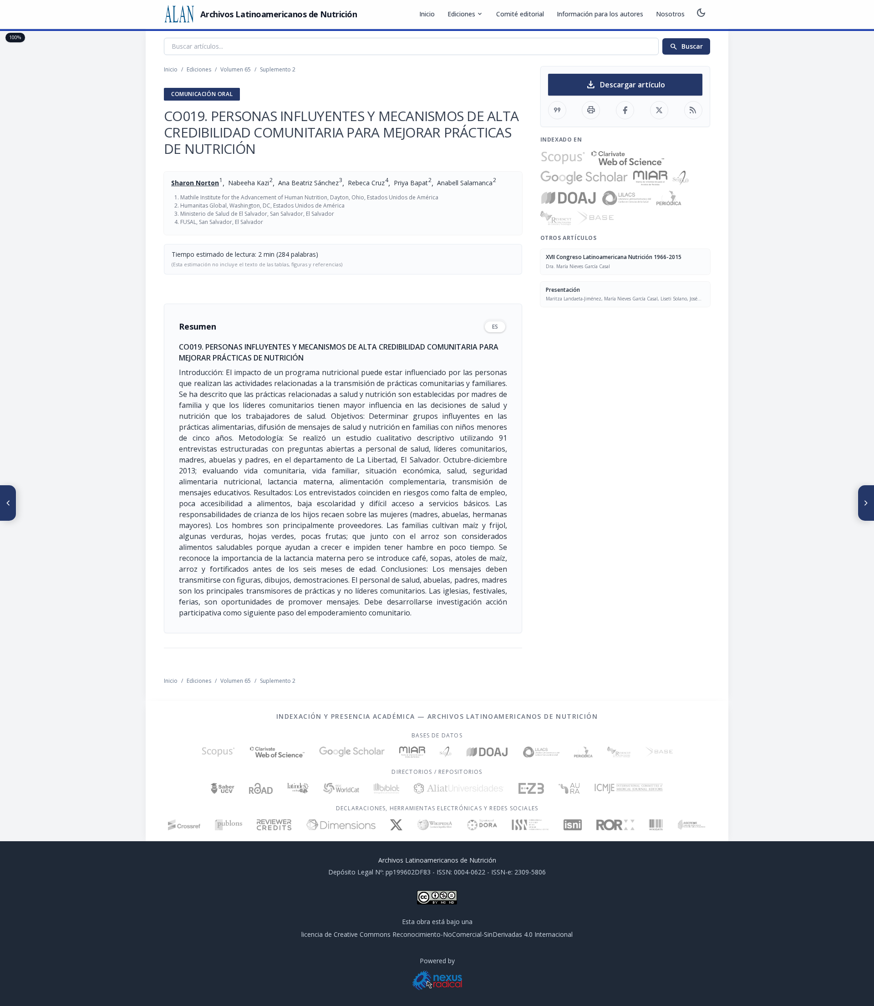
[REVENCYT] (555, 218)
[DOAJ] (568, 198)
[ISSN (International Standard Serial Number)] (530, 824)
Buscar (686, 46)
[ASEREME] (691, 824)
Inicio (427, 14)
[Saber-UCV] (223, 788)
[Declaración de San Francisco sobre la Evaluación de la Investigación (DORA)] (482, 824)
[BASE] (595, 218)
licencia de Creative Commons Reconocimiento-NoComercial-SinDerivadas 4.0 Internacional (437, 934)
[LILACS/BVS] (626, 198)
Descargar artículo (625, 84)
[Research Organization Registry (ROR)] (615, 824)
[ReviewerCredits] (274, 824)
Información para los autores (600, 14)
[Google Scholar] (584, 178)
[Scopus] (563, 158)
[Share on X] (659, 110)
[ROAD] (260, 788)
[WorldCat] (341, 788)
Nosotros (670, 14)
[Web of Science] (627, 158)
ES (495, 326)
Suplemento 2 (277, 69)
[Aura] (569, 788)
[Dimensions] (341, 824)
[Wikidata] (655, 824)
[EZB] (531, 788)
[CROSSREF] (184, 824)
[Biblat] (386, 788)
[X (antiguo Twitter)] (396, 824)
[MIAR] (650, 178)
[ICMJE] (629, 788)
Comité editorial (520, 14)
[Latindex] (298, 788)
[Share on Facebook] (625, 110)
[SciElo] (680, 178)
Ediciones (465, 14)
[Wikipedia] (435, 824)
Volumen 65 (235, 69)
